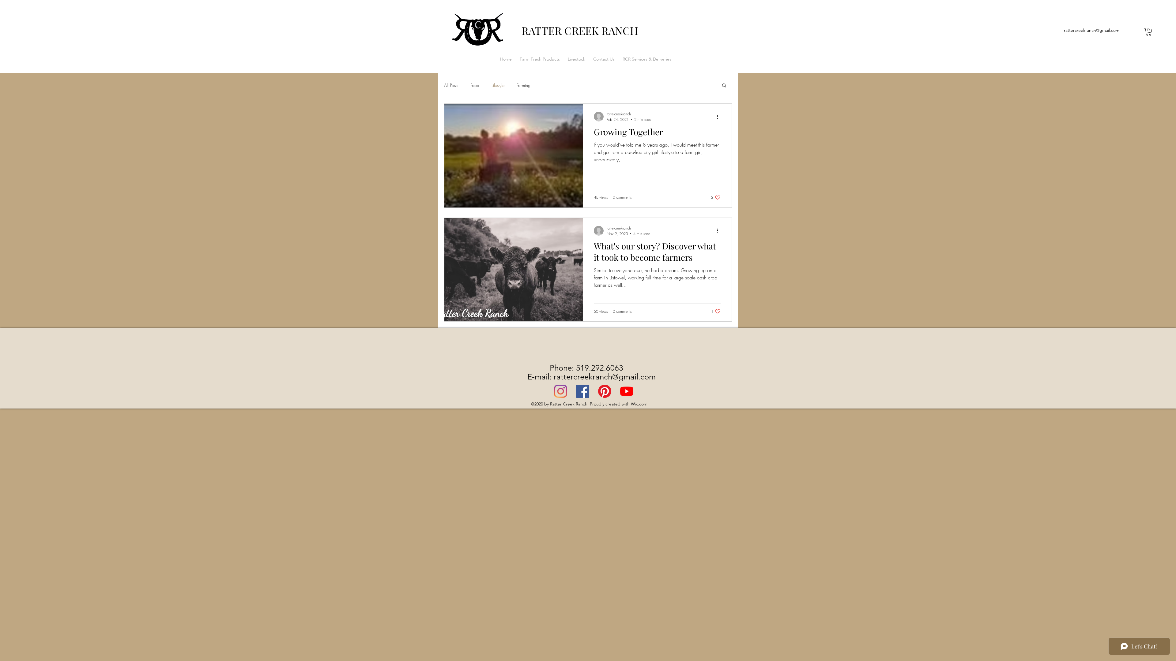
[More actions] (719, 116)
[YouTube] (626, 391)
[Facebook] (582, 391)
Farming (523, 85)
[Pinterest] (604, 391)
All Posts (451, 85)
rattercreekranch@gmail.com (1091, 30)
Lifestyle (498, 85)
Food (474, 85)
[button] (1148, 31)
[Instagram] (560, 391)
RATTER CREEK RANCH (580, 30)
